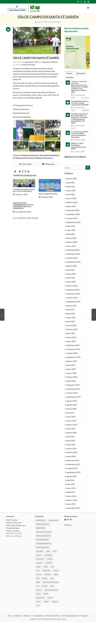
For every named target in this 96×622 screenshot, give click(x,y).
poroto (38, 594)
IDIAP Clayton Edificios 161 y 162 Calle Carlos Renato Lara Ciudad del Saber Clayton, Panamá (16, 525)
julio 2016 (71, 436)
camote (38, 555)
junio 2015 (71, 484)
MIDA (38, 582)
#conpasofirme (53, 520)
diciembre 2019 (73, 385)
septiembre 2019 (73, 397)
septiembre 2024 (73, 262)
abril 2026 (71, 194)
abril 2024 (71, 278)
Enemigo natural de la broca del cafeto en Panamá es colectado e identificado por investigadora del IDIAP (79, 118)
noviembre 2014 (73, 508)
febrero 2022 (72, 329)
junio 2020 (71, 365)
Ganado (56, 570)
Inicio (10, 615)
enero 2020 (71, 381)
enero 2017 (71, 428)
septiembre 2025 (73, 222)
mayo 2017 (71, 417)
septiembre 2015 (73, 472)
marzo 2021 (71, 337)
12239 (86, 98)
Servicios (27, 615)
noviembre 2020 (73, 349)
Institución (18, 615)
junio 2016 (71, 440)
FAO (52, 567)
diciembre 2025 (73, 210)
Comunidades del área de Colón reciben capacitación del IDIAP (80, 103)
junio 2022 (71, 313)
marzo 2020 (71, 373)
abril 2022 (71, 321)
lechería (44, 578)
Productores (40, 598)
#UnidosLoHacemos (21, 109)
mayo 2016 (71, 444)
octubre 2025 (72, 218)
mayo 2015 (71, 488)
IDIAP (56, 574)
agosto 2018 (72, 405)
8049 (87, 110)
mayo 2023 (71, 282)
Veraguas (55, 601)
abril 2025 (71, 234)
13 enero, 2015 (79, 140)
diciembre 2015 (73, 460)
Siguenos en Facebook (75, 156)
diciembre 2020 (73, 345)
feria (37, 570)
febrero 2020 (72, 377)
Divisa (46, 567)
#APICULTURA (40, 520)
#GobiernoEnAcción (21, 113)
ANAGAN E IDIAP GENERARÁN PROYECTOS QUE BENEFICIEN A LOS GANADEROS (23, 205)
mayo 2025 (71, 230)
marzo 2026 (71, 198)
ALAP (48, 551)
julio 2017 (71, 413)
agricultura (39, 551)
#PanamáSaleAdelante (22, 117)
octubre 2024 (72, 258)
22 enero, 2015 (79, 151)
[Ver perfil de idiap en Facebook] (65, 520)
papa (52, 586)
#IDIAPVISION (40, 528)
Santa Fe (50, 598)
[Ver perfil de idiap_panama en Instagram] (71, 520)
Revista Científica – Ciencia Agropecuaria (62, 615)
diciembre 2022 (73, 290)
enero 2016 (71, 456)
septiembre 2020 (73, 357)
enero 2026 (71, 206)
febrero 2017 (72, 425)
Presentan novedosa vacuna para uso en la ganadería (24, 190)
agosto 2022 (72, 305)
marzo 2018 (71, 409)
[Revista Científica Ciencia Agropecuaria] (77, 52)
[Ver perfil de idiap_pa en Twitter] (68, 520)
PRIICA (46, 594)
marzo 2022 (71, 325)
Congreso (85, 615)
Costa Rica (49, 563)
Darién (38, 567)
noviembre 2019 (73, 389)
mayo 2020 (71, 369)
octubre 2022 (72, 298)
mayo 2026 (71, 190)
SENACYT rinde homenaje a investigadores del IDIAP (78, 146)
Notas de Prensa (28, 64)
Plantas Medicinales (51, 590)
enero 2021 (71, 341)
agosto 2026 (72, 178)
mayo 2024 (71, 274)
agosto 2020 (72, 361)
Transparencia (38, 615)
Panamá (44, 586)
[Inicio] (35, 22)
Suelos (38, 601)
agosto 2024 (72, 266)
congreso (39, 563)
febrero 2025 (72, 242)
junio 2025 (71, 226)
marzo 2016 (71, 448)
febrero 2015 (72, 500)
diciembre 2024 (73, 250)
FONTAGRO (46, 570)
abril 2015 (71, 492)
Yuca (37, 605)
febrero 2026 (72, 202)
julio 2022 (71, 309)
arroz (54, 551)
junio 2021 (71, 333)
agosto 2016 (72, 432)
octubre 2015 (72, 468)
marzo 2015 (71, 496)
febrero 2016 (72, 452)
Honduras (48, 574)
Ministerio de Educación (50, 582)
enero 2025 (71, 246)
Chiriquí (49, 559)
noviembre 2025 (73, 214)
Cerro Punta (40, 559)
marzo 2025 (71, 238)
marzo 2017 (71, 421)
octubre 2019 (72, 393)
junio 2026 (71, 186)
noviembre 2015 (73, 464)
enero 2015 (71, 504)
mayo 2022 (71, 317)
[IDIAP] (23, 8)
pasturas (39, 590)
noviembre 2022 (73, 294)
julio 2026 (71, 182)
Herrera (38, 574)
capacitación (48, 555)
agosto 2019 (72, 401)
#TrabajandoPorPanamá (23, 105)
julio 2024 (71, 270)
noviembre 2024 (73, 254)
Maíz (52, 578)
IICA (37, 578)
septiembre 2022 (73, 301)
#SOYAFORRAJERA (42, 539)
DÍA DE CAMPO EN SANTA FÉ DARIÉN (36, 58)
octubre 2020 (72, 353)
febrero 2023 (72, 286)
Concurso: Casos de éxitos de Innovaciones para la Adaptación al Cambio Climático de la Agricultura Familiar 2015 (79, 86)
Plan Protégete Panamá (48, 194)
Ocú (37, 586)
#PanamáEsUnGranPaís (43, 532)
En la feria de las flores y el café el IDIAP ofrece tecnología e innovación (79, 134)
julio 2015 (71, 480)
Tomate (46, 601)
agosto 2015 (72, 476)
